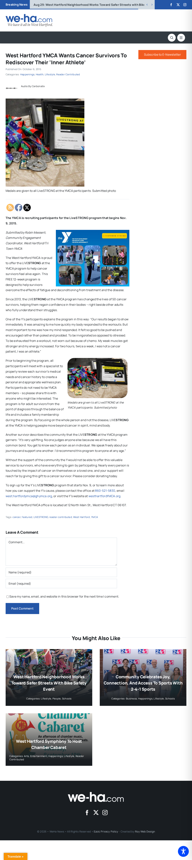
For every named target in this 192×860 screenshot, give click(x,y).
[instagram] (184, 4)
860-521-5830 (105, 491)
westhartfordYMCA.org (104, 496)
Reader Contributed (68, 74)
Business (131, 698)
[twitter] (178, 4)
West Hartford (81, 517)
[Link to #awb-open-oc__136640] (181, 38)
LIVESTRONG (41, 517)
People (56, 698)
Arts (26, 756)
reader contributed (60, 517)
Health (40, 74)
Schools (67, 698)
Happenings (27, 74)
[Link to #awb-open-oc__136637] (172, 38)
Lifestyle (50, 74)
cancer (16, 517)
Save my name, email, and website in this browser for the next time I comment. (64, 596)
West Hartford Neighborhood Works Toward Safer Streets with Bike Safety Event (49, 683)
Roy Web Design (145, 831)
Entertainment (38, 756)
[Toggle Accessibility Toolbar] (183, 851)
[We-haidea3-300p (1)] (29, 15)
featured (27, 517)
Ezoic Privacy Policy (106, 831)
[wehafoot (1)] (96, 793)
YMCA (94, 517)
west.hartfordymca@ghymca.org (29, 496)
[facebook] (171, 4)
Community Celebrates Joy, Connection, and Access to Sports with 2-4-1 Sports (99, 5)
